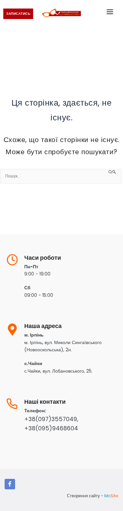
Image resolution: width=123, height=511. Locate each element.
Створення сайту (83, 496)
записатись (18, 13)
